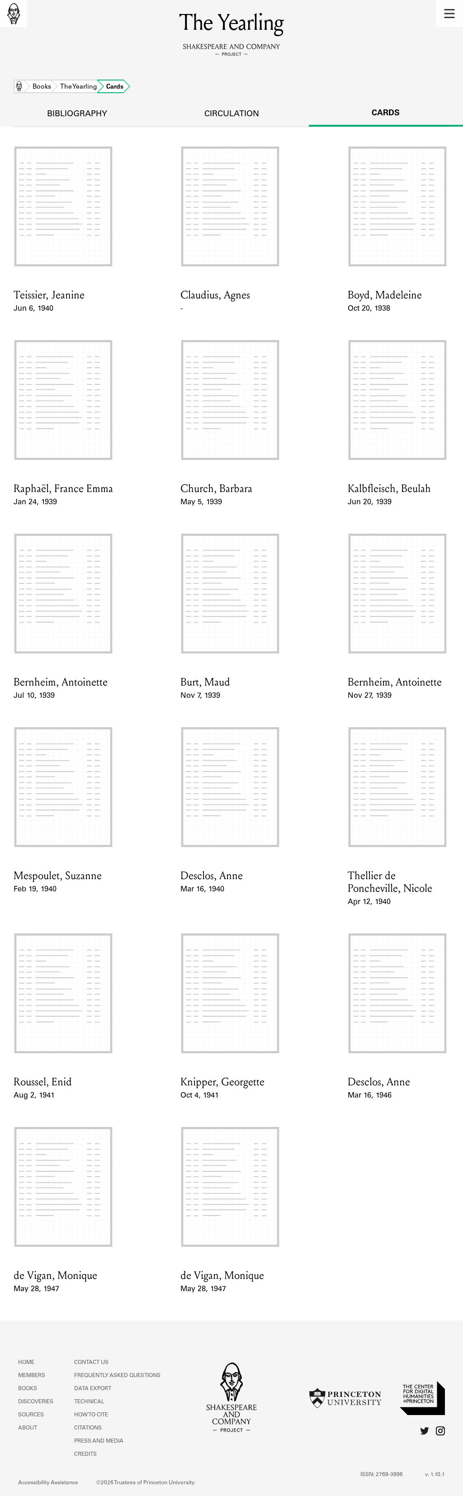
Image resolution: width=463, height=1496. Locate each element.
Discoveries (35, 1402)
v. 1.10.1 (435, 1474)
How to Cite (91, 1415)
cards (386, 113)
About (27, 1428)
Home (19, 87)
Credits (85, 1454)
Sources (31, 1415)
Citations (88, 1428)
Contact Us (91, 1362)
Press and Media (98, 1441)
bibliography (77, 114)
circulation (231, 114)
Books (42, 87)
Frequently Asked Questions (117, 1375)
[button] (449, 13)
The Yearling (78, 87)
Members (31, 1375)
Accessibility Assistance (48, 1483)
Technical (89, 1402)
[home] (13, 13)
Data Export (92, 1389)
